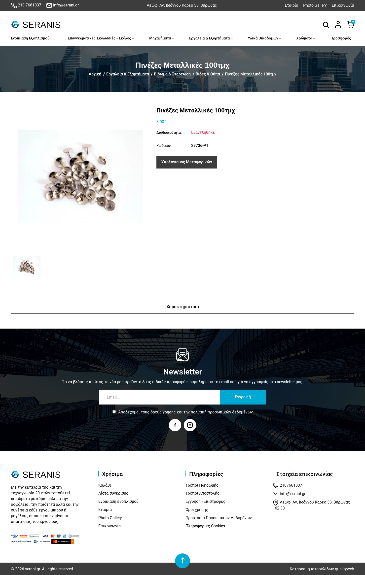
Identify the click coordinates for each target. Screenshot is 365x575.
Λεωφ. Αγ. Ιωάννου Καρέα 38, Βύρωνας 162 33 (311, 505)
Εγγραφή (243, 397)
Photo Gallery (315, 5)
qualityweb (344, 569)
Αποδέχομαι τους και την (185, 412)
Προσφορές (340, 38)
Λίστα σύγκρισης (113, 493)
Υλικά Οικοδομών (263, 38)
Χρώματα (304, 38)
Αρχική (95, 74)
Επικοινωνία (343, 5)
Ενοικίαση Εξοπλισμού (30, 38)
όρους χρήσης (163, 412)
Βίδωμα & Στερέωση (172, 74)
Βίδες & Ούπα (208, 74)
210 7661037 (29, 5)
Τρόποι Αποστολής (202, 493)
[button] (16, 266)
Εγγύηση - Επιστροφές (205, 501)
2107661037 (290, 485)
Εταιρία (291, 5)
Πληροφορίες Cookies (205, 526)
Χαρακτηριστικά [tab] (182, 306)
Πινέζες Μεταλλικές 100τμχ (250, 74)
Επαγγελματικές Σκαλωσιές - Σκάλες (99, 38)
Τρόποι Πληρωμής (202, 485)
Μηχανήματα (160, 38)
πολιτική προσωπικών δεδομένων (222, 412)
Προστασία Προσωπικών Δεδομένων (218, 517)
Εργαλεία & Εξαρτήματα (209, 38)
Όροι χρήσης (196, 509)
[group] (80, 176)
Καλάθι (104, 485)
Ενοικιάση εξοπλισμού (118, 501)
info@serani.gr (65, 5)
